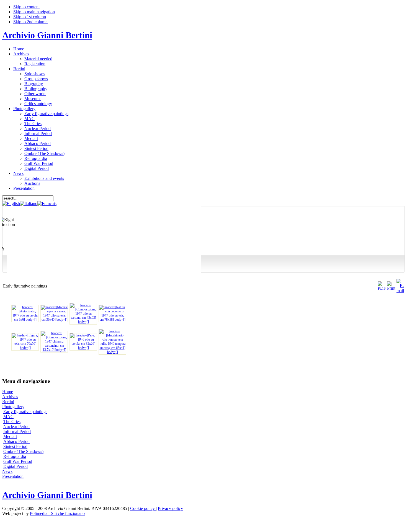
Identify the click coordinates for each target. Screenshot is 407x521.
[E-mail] (400, 290)
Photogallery (13, 406)
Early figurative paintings (25, 411)
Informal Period (17, 431)
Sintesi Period (15, 446)
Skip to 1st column (29, 16)
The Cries (11, 421)
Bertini (8, 401)
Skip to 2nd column (30, 21)
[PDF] (382, 288)
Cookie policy (143, 508)
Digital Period (15, 466)
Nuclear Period (16, 426)
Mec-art (10, 436)
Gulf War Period (17, 461)
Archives (10, 396)
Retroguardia (14, 456)
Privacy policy (170, 508)
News (7, 471)
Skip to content (26, 6)
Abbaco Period (16, 441)
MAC (8, 416)
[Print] (391, 288)
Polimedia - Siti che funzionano (57, 513)
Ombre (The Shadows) (23, 451)
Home (7, 391)
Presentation (13, 476)
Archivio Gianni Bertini (47, 35)
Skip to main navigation (34, 11)
